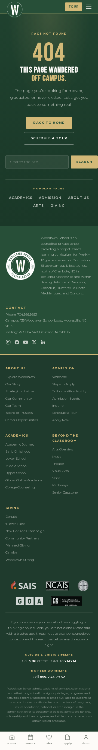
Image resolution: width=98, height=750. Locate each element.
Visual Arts (60, 471)
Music (56, 457)
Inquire (57, 405)
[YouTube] (25, 342)
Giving (57, 206)
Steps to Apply (63, 384)
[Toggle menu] (89, 7)
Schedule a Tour (49, 138)
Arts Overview (62, 449)
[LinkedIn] (43, 342)
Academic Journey (19, 444)
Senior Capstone (65, 492)
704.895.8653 (27, 314)
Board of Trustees (19, 413)
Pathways (60, 485)
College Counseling (20, 487)
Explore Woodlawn (20, 377)
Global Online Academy (23, 480)
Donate (11, 516)
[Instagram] (8, 342)
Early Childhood (17, 451)
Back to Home (49, 123)
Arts (38, 206)
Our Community (18, 398)
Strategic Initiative (19, 391)
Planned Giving (17, 545)
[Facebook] (17, 342)
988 (32, 661)
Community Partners (22, 538)
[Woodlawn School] (14, 9)
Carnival (11, 552)
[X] (34, 342)
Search (84, 162)
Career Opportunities (21, 420)
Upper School (15, 473)
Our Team (13, 405)
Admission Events (66, 398)
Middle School (16, 466)
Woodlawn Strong (19, 560)
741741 (70, 661)
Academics (20, 198)
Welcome (59, 377)
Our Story (12, 384)
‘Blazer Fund (15, 524)
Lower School (15, 458)
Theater (58, 464)
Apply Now (60, 420)
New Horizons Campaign (25, 531)
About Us (78, 198)
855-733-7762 (52, 677)
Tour (74, 6)
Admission (50, 198)
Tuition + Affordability (69, 391)
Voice (56, 478)
